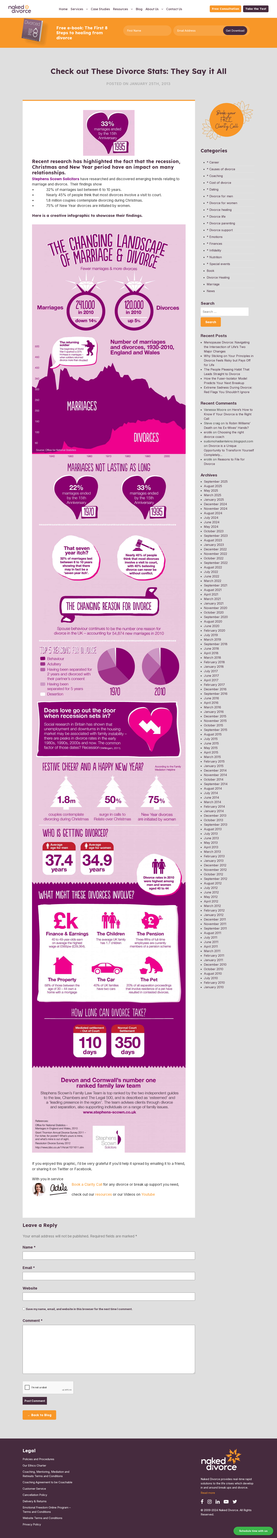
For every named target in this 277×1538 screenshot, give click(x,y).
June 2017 (211, 675)
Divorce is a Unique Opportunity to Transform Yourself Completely (229, 450)
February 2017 (214, 685)
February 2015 (214, 761)
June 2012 (211, 892)
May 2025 (211, 490)
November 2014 (215, 775)
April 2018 (211, 653)
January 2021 (213, 603)
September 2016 (215, 694)
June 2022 (211, 576)
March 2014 (212, 802)
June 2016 (211, 698)
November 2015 (215, 721)
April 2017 (211, 680)
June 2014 (211, 797)
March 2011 (212, 951)
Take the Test (255, 9)
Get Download (235, 30)
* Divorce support (220, 230)
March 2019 (212, 639)
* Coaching (215, 176)
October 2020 (214, 612)
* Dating (212, 189)
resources (103, 1194)
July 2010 (211, 978)
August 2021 (213, 590)
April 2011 (211, 946)
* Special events (218, 264)
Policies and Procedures (38, 1459)
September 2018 (215, 644)
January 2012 (213, 915)
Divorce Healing (218, 277)
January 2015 (213, 766)
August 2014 (213, 788)
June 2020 (211, 626)
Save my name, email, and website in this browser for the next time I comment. (79, 1309)
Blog (139, 9)
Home (63, 9)
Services (77, 9)
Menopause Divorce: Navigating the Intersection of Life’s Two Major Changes (226, 346)
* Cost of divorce (219, 183)
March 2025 (212, 495)
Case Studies (100, 9)
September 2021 (215, 585)
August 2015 (213, 734)
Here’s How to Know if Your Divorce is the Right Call (228, 414)
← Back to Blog (39, 1415)
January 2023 (214, 545)
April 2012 (211, 901)
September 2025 (216, 481)
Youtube (148, 1194)
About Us (151, 9)
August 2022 (213, 567)
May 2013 (211, 843)
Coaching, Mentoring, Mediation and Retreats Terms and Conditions (46, 1474)
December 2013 (215, 815)
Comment (33, 1321)
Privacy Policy (32, 1524)
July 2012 (211, 888)
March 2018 (212, 657)
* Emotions (215, 237)
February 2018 (214, 662)
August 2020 (213, 621)
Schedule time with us (253, 1530)
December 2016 (215, 689)
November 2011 (215, 924)
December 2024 (215, 504)
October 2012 (213, 874)
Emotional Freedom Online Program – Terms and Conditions (47, 1510)
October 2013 (213, 820)
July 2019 (211, 635)
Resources (120, 9)
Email (29, 1268)
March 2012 (212, 906)
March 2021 (212, 599)
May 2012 (211, 897)
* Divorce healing (219, 210)
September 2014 (216, 784)
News (211, 291)
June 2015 (211, 743)
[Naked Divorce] (222, 1460)
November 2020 (215, 608)
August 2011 (212, 933)
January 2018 (214, 666)
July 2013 (211, 833)
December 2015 (215, 716)
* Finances (214, 243)
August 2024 (213, 513)
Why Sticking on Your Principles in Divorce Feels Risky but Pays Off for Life (228, 360)
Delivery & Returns (35, 1501)
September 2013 (215, 824)
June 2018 (211, 648)
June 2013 (211, 838)
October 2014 (213, 779)
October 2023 (213, 531)
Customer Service (34, 1488)
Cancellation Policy (35, 1495)
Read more (208, 1493)
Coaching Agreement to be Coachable (47, 1482)
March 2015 (212, 757)
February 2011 (214, 955)
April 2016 (211, 703)
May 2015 (211, 748)
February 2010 (214, 982)
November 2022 (215, 554)
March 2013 (212, 852)
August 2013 (213, 829)
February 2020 (214, 630)
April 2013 (211, 847)
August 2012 (213, 883)
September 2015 (215, 730)
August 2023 (213, 540)
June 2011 (211, 942)
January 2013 (213, 861)
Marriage (213, 284)
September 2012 (215, 879)
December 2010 (215, 964)
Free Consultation (225, 9)
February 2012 (214, 910)
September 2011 (215, 928)
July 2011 (210, 937)
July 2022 (211, 572)
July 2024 (211, 518)
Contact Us (174, 9)
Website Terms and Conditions (42, 1518)
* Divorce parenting (221, 223)
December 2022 (215, 549)
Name (29, 1247)
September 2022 (216, 563)
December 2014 (215, 770)
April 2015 (211, 752)
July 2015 (211, 739)
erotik (208, 432)
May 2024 (211, 527)
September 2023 (216, 536)
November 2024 (215, 508)
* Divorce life (216, 216)
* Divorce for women (222, 203)
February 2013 (214, 856)
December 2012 (215, 865)
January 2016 (214, 712)
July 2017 (211, 671)
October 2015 (213, 725)
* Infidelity (214, 250)
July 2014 (211, 793)
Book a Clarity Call (87, 1184)
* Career (213, 162)
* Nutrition (214, 257)
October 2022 (213, 558)
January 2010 (214, 987)
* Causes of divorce (221, 169)
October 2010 (213, 969)
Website (30, 1288)
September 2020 (216, 617)
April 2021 (211, 594)
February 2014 (214, 806)
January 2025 (214, 499)
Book (210, 271)
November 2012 (215, 870)
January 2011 (213, 960)
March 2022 (212, 581)
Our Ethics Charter (34, 1465)
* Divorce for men (220, 196)
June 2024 (212, 522)
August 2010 (213, 973)
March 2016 (212, 707)
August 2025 (213, 486)
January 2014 (214, 811)
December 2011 (215, 919)
